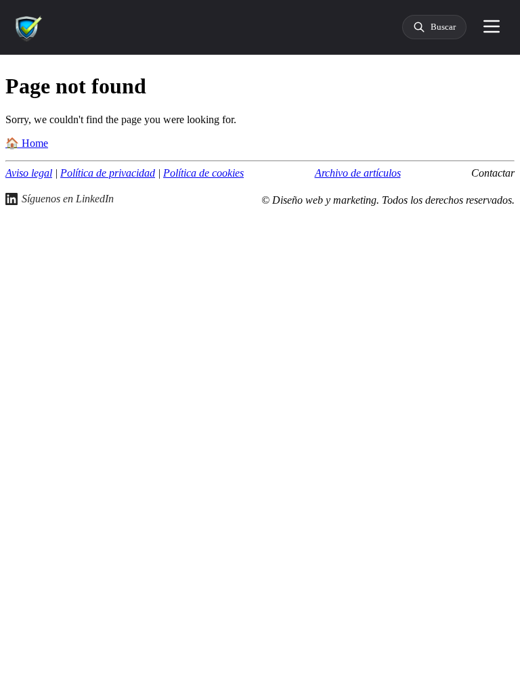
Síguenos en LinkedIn (68, 198)
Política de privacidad (107, 173)
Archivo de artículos (358, 173)
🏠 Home (26, 143)
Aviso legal (28, 173)
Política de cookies (203, 173)
